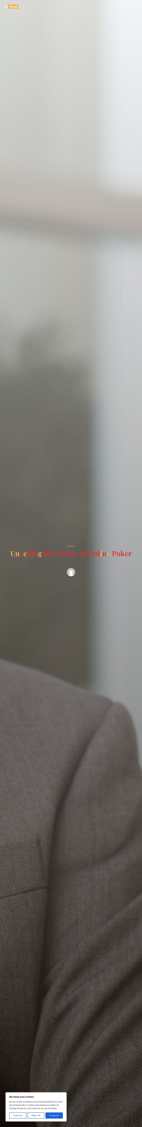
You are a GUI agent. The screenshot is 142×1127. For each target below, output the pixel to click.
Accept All (54, 1115)
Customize (17, 1115)
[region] (36, 1106)
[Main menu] (135, 6)
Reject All (36, 1115)
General (70, 545)
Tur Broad (11, 6)
